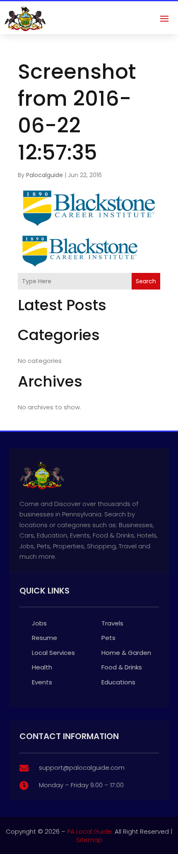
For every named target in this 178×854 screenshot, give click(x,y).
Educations (118, 682)
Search (146, 281)
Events (42, 682)
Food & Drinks (121, 667)
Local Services (53, 652)
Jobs (39, 623)
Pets (108, 637)
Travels (112, 623)
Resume (44, 637)
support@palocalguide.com (82, 767)
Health (42, 667)
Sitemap (89, 839)
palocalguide (44, 175)
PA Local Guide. (90, 831)
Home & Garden (126, 652)
